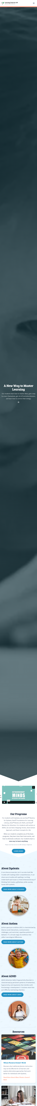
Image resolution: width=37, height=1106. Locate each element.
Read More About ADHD (12, 994)
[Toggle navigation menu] (34, 3)
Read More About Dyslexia (14, 889)
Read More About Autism (13, 942)
